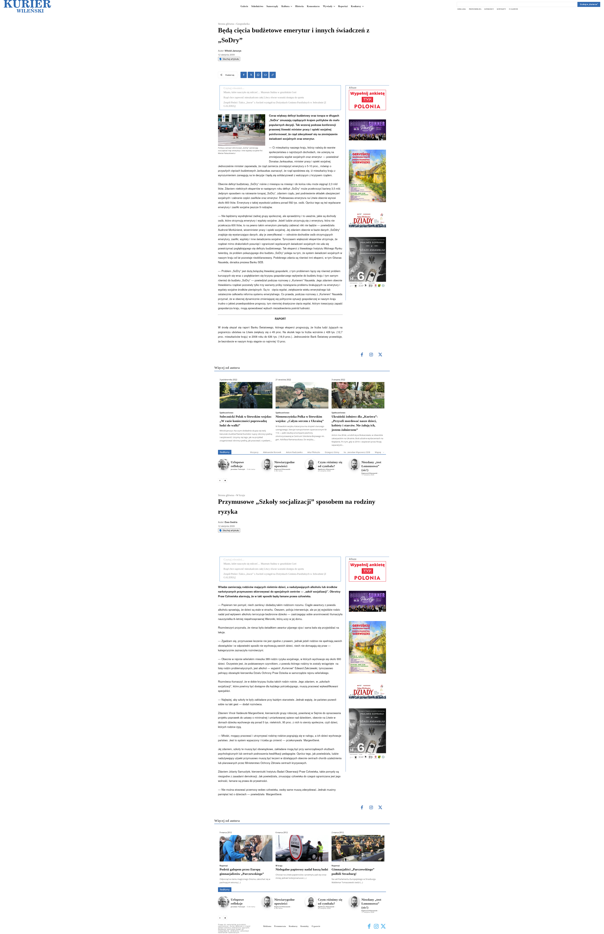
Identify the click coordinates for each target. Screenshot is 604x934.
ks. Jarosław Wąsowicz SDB (357, 452)
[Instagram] (371, 355)
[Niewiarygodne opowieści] (267, 464)
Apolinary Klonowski (326, 469)
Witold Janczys (233, 50)
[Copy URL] (272, 75)
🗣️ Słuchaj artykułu (229, 59)
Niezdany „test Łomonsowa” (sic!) (371, 466)
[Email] (265, 75)
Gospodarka (243, 23)
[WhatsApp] (258, 75)
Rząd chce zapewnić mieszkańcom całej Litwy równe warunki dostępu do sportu (264, 97)
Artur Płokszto (313, 452)
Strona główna (226, 23)
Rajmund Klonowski (282, 469)
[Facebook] (243, 75)
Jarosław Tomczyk (238, 469)
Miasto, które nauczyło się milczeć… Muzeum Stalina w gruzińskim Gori (260, 92)
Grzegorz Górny (332, 452)
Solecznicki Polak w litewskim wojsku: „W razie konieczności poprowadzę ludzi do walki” (246, 421)
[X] (251, 75)
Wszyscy (254, 452)
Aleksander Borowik (272, 452)
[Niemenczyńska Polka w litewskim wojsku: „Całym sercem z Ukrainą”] (302, 395)
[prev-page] (220, 480)
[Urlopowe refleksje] (223, 464)
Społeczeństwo (226, 413)
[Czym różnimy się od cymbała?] (310, 464)
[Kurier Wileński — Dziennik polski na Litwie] (27, 6)
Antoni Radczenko (294, 452)
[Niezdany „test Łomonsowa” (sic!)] (354, 464)
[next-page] (225, 480)
